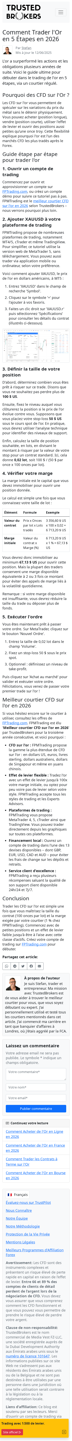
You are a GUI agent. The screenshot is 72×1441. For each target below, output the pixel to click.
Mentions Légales (20, 1242)
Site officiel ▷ (12, 1432)
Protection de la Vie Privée (28, 1234)
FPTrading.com (14, 191)
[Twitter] (23, 966)
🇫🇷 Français (18, 1194)
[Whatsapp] (6, 966)
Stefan (26, 48)
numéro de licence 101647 (28, 1356)
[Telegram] (15, 966)
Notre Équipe (17, 1218)
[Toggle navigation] (60, 12)
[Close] (64, 1432)
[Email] (39, 966)
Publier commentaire (36, 1108)
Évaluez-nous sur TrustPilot (28, 1202)
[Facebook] (31, 966)
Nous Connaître (19, 1210)
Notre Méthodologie (23, 1226)
